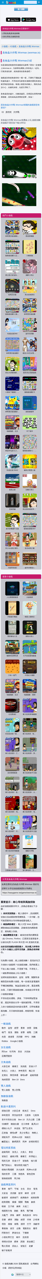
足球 (33, 1193)
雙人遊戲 (6, 1090)
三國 (35, 1032)
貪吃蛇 (9, 112)
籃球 (20, 1193)
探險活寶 (6, 1111)
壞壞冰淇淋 (7, 1241)
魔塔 (35, 1228)
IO (3, 112)
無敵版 (5, 1100)
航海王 (26, 1111)
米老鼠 (17, 1128)
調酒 (22, 1241)
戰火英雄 (6, 1246)
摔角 (12, 1215)
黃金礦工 (31, 1241)
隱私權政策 (24, 1264)
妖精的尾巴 (34, 1141)
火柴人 (13, 1071)
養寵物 (5, 1228)
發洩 (10, 1032)
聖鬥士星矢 (28, 1128)
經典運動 (6, 1202)
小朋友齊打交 (8, 1237)
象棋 (33, 1202)
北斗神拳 (25, 1124)
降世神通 (14, 1075)
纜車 (16, 1241)
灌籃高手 (6, 1137)
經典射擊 (35, 1197)
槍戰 (29, 1032)
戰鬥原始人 (7, 1165)
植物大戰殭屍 (8, 1169)
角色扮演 (27, 1215)
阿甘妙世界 (17, 1115)
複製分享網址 (26, 888)
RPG (27, 1037)
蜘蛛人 (35, 1133)
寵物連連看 (7, 1178)
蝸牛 (18, 1237)
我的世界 (6, 1174)
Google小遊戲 (16, 1041)
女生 (23, 1189)
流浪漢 (26, 1237)
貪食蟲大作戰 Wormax (29, 46)
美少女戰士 (25, 1133)
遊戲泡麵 (9, 1264)
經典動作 (24, 1197)
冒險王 (5, 1156)
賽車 (23, 1028)
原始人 (15, 1246)
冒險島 (26, 1161)
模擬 (10, 1224)
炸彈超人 (33, 1156)
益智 (10, 1028)
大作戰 (16, 112)
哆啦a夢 (24, 1075)
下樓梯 (26, 1233)
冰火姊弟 (20, 1169)
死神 (25, 1141)
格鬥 (4, 1032)
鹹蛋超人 (6, 1141)
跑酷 (16, 1211)
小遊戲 (5, 46)
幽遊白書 (15, 1124)
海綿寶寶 (6, 1079)
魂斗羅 (34, 1161)
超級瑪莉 (6, 1152)
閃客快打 (6, 1233)
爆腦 (14, 1202)
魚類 (4, 1037)
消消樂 (19, 1037)
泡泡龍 (23, 1066)
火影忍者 (6, 1066)
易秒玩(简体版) (15, 1268)
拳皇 (31, 1152)
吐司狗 (13, 1051)
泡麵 (33, 1037)
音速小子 (33, 1066)
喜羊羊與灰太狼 (9, 1119)
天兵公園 (30, 1119)
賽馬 (22, 1211)
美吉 (20, 1051)
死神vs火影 (17, 1137)
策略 (35, 1028)
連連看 (11, 1037)
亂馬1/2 (35, 1124)
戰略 (27, 1202)
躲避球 (5, 1197)
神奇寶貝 (22, 1071)
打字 (29, 1224)
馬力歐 (17, 1178)
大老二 (26, 1206)
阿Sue (4, 1051)
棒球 (27, 1193)
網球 (10, 1219)
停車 (29, 1219)
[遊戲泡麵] (11, 2)
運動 (16, 1032)
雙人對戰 (16, 1090)
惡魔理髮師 (7, 1056)
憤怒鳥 (21, 1174)
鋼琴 (18, 1215)
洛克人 (5, 1071)
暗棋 (4, 1206)
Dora (22, 1079)
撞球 (23, 1224)
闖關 (20, 1202)
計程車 (36, 1219)
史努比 (5, 1075)
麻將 (18, 1206)
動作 (4, 1028)
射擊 (23, 1032)
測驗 (16, 1219)
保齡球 (36, 1224)
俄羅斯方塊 (7, 1211)
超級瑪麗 (34, 1075)
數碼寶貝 (16, 1141)
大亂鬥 (5, 1215)
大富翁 (5, 1193)
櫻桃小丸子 (7, 1128)
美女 (29, 1189)
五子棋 (11, 1206)
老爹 (31, 1246)
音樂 (4, 1219)
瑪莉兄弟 (6, 1161)
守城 (16, 1189)
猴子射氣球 (7, 1250)
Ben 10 (15, 1079)
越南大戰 (14, 1156)
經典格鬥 (14, 1197)
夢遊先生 (16, 1233)
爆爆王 (15, 1066)
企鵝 (18, 1228)
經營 (16, 1028)
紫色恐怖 (31, 1174)
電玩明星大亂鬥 (21, 1165)
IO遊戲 (13, 46)
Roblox (5, 1041)
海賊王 (28, 1137)
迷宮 (12, 1228)
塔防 (4, 1224)
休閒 (29, 1028)
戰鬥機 (30, 1211)
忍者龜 (5, 1133)
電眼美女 (27, 1228)
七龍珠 (28, 1115)
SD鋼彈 (5, 1124)
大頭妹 (27, 1051)
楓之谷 (32, 1071)
